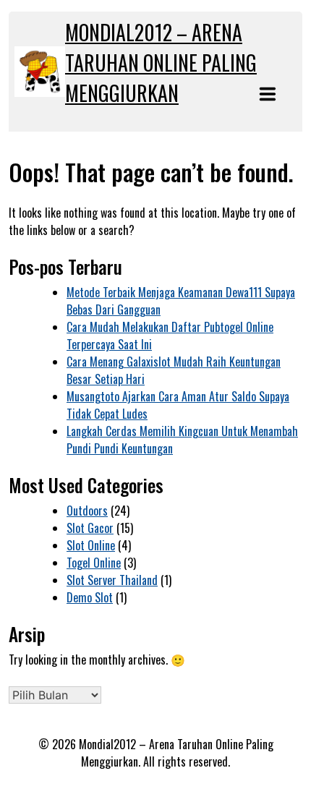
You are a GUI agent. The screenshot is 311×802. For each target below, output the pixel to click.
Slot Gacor (90, 528)
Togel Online (94, 562)
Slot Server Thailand (112, 580)
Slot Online (91, 545)
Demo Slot (90, 597)
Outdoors (87, 510)
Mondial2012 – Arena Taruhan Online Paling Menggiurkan (161, 62)
